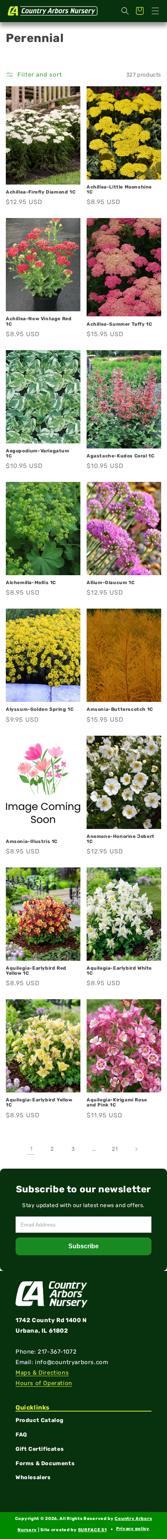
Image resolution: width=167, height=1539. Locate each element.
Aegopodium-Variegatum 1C (38, 453)
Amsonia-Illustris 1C (31, 841)
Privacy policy (133, 1528)
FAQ (21, 1434)
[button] (155, 10)
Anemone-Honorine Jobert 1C (121, 839)
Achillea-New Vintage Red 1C (38, 321)
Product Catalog (40, 1420)
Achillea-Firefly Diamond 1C (40, 192)
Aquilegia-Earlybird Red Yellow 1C (36, 971)
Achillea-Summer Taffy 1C (119, 324)
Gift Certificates (40, 1449)
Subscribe (83, 1246)
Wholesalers (33, 1477)
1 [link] (31, 1148)
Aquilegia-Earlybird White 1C (119, 971)
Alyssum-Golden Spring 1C (39, 709)
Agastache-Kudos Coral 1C (120, 456)
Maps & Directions (42, 1372)
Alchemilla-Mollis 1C (31, 582)
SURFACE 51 (92, 1529)
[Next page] (135, 1149)
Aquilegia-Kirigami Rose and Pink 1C (117, 1103)
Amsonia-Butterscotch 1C (120, 709)
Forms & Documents (45, 1463)
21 (115, 1149)
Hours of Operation (44, 1383)
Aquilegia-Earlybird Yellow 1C (39, 1103)
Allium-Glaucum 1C (110, 582)
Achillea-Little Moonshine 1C (119, 190)
